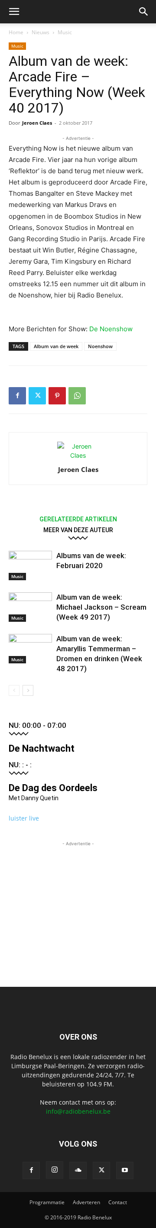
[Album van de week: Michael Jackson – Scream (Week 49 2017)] (30, 607)
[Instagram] (54, 1170)
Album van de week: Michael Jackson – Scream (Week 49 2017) (101, 607)
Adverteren (86, 1202)
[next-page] (28, 690)
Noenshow (100, 346)
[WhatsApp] (77, 395)
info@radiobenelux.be (78, 1111)
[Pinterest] (57, 395)
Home (16, 32)
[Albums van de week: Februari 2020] (30, 566)
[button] (14, 11)
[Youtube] (124, 1170)
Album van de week (56, 346)
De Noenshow (111, 329)
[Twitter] (37, 395)
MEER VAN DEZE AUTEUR (78, 530)
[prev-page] (14, 690)
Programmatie (47, 1202)
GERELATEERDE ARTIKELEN (78, 519)
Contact (117, 1202)
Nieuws (40, 32)
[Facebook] (17, 395)
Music (65, 32)
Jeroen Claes (37, 123)
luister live (24, 818)
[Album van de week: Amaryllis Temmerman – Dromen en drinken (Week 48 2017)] (30, 649)
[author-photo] (78, 455)
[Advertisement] (78, 902)
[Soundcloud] (78, 1170)
